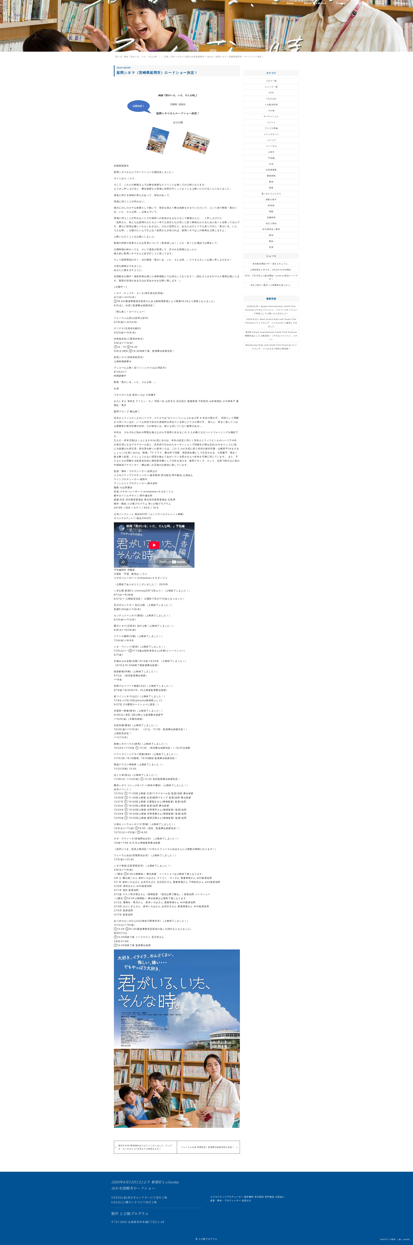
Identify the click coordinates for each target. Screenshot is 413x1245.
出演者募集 (271, 170)
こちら (131, 178)
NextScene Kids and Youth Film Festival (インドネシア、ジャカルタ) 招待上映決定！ (271, 347)
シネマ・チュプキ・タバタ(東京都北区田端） (139, 293)
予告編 (271, 158)
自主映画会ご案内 (271, 229)
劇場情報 (271, 175)
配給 (271, 241)
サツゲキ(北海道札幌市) (127, 328)
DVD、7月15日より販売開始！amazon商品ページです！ (271, 277)
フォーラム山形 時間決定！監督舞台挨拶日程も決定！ (207, 1147)
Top (274, 3)
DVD (271, 92)
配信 (271, 235)
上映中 (271, 152)
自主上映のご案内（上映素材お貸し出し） (271, 285)
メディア (271, 140)
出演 (271, 164)
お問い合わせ (400, 3)
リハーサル (271, 146)
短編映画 (271, 217)
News (290, 3)
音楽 (271, 247)
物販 (271, 211)
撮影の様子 (271, 199)
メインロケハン (271, 134)
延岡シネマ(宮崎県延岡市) (129, 357)
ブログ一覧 (271, 81)
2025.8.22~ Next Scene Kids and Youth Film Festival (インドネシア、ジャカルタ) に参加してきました (271, 322)
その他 (271, 110)
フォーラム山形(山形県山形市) (131, 318)
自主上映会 (271, 223)
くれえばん (271, 98)
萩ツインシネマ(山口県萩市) (150, 367)
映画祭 (271, 205)
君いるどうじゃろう (271, 193)
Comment (362, 3)
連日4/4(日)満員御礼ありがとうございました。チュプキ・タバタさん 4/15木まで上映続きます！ (145, 1147)
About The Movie (315, 3)
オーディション (271, 116)
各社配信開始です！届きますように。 (271, 263)
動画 (271, 181)
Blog (381, 3)
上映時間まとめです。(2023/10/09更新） (271, 269)
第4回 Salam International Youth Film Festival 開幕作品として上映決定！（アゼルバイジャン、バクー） (271, 335)
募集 (271, 187)
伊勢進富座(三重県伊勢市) (129, 338)
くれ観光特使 (271, 104)
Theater (341, 3)
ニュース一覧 (271, 87)
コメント (271, 122)
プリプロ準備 (271, 128)
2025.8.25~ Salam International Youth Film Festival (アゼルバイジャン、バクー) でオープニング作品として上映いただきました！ (271, 309)
